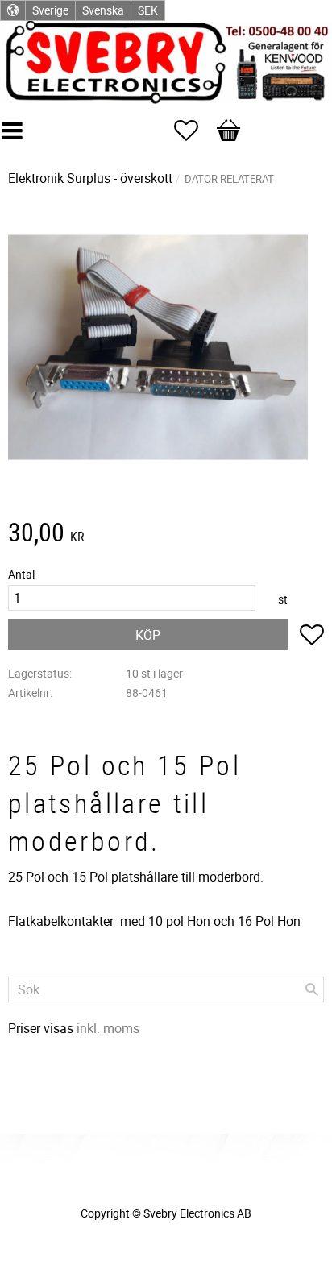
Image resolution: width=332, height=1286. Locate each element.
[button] (194, 130)
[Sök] (312, 989)
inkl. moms (108, 1028)
